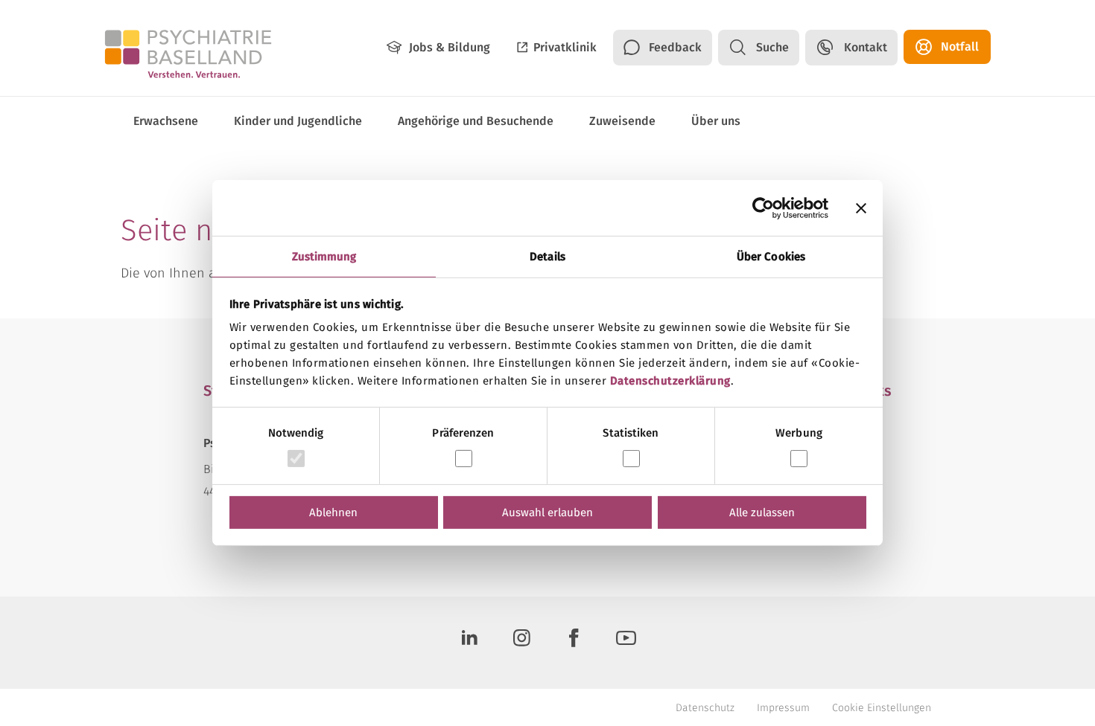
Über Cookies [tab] (771, 256)
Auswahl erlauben (547, 512)
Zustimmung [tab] (324, 256)
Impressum (783, 708)
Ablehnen (333, 512)
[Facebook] (573, 642)
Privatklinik (565, 47)
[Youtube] (626, 642)
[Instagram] (521, 642)
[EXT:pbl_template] (188, 53)
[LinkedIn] (469, 642)
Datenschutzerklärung (670, 381)
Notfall (960, 46)
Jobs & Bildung (449, 47)
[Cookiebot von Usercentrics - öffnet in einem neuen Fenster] (763, 207)
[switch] (463, 458)
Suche (772, 47)
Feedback (675, 47)
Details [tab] (547, 256)
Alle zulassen (762, 512)
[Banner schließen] (861, 207)
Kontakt (865, 47)
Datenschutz (705, 708)
